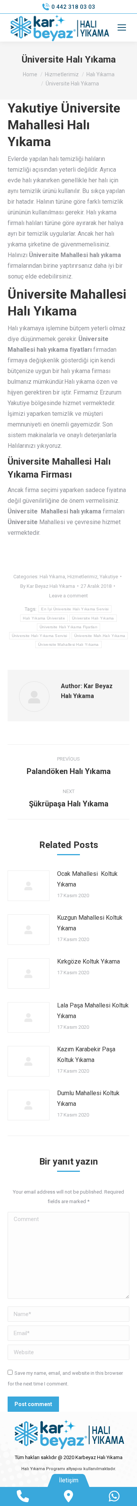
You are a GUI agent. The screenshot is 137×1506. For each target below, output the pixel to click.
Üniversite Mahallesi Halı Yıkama (68, 644)
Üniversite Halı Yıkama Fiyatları (69, 627)
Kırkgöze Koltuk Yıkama (88, 961)
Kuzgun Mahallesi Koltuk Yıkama (90, 923)
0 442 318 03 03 (73, 6)
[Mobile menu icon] (121, 27)
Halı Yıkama (52, 576)
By (47, 586)
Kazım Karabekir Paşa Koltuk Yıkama (86, 1055)
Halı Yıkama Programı (43, 1468)
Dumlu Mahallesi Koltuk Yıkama (88, 1098)
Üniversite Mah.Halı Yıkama (100, 636)
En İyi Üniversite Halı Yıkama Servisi (74, 609)
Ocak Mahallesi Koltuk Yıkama (87, 879)
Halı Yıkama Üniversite (44, 618)
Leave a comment (68, 596)
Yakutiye (109, 576)
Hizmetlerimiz (82, 576)
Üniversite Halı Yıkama (93, 618)
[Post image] (28, 885)
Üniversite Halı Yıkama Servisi (39, 636)
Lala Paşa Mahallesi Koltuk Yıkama (93, 1011)
